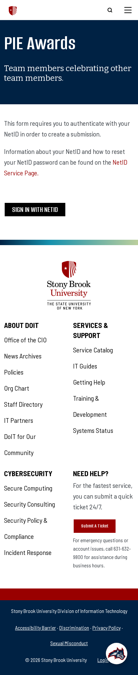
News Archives (23, 356)
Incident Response (28, 552)
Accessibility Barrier (35, 627)
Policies (13, 372)
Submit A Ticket (94, 526)
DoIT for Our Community (20, 444)
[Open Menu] (128, 10)
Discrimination (74, 627)
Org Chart (16, 388)
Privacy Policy (106, 627)
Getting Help (89, 382)
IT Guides (85, 366)
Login (103, 660)
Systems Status (93, 430)
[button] (116, 653)
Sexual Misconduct (69, 643)
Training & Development (90, 406)
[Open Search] (110, 10)
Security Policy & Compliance (26, 528)
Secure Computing (28, 488)
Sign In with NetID (35, 209)
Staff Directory (23, 404)
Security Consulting (29, 504)
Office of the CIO (25, 340)
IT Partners (18, 420)
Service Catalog (93, 350)
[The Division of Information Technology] (12, 10)
